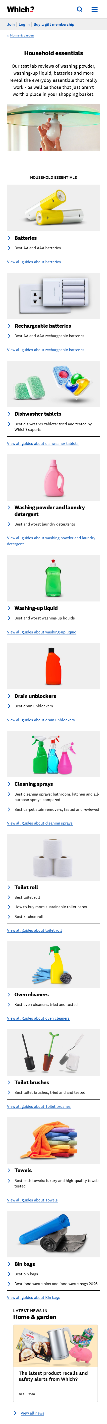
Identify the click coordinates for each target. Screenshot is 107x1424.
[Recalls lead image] (55, 1346)
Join (11, 24)
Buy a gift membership (54, 24)
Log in (24, 24)
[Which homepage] (20, 9)
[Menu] (94, 9)
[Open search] (79, 9)
